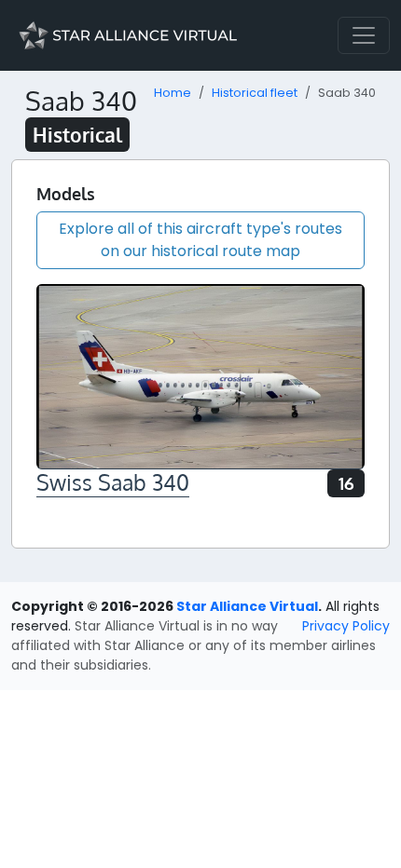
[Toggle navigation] (364, 35)
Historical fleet (254, 93)
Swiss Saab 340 (112, 482)
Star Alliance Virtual (247, 606)
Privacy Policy (346, 626)
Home (172, 93)
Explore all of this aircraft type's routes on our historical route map (200, 240)
